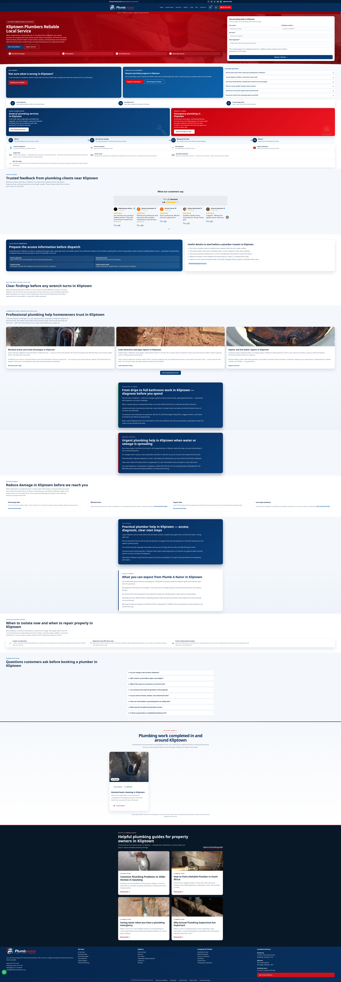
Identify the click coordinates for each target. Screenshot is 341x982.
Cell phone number (287, 25)
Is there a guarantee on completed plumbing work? (148, 713)
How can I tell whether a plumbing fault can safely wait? (150, 701)
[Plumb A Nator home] (122, 7)
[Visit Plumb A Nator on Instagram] (211, 1)
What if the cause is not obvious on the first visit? (147, 684)
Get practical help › (14, 508)
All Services (81, 952)
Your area (232, 32)
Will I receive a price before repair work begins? (146, 678)
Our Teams (141, 956)
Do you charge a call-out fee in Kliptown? (144, 672)
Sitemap (140, 963)
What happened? (234, 40)
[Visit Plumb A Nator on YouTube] (217, 1)
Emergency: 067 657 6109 (14, 965)
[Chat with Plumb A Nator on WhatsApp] (4, 972)
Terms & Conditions (203, 956)
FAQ (196, 7)
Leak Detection (82, 958)
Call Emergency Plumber (154, 82)
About (186, 7)
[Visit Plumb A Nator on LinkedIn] (214, 1)
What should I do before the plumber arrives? (146, 707)
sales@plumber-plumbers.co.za (16, 970)
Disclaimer (200, 958)
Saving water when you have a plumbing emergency (142, 924)
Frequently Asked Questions (146, 958)
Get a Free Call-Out (14, 47)
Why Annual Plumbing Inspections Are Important (195, 924)
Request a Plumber (280, 57)
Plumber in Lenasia (127, 12)
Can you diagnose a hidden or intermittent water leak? (242, 77)
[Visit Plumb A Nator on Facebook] (208, 1)
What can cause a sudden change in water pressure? (241, 86)
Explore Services (31, 47)
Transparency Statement (204, 963)
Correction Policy (205, 980)
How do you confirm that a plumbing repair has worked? (242, 95)
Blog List (140, 954)
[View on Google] (115, 209)
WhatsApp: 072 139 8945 (14, 967)
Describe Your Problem (18, 82)
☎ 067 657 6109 (227, 1)
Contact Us (203, 7)
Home (161, 7)
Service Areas (169, 7)
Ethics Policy (193, 980)
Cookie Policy (201, 960)
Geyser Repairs (82, 960)
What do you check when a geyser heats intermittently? (242, 90)
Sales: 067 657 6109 (12, 963)
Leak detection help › (125, 365)
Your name (232, 25)
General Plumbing (83, 963)
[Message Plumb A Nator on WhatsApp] (221, 1)
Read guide (125, 892)
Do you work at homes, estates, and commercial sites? (149, 696)
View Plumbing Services (19, 129)
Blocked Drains (82, 954)
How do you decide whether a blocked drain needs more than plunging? (246, 81)
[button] (113, 217)
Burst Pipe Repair (83, 956)
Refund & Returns (202, 954)
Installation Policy (202, 952)
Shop (191, 7)
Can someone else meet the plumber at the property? (149, 690)
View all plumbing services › (170, 373)
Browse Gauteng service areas (197, 263)
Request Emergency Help (184, 131)
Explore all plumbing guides (213, 847)
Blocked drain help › (15, 365)
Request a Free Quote (134, 82)
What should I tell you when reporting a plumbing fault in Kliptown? (245, 72)
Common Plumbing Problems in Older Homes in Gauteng (142, 878)
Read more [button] (117, 222)
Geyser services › (234, 365)
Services (178, 7)
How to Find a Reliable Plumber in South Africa (196, 878)
